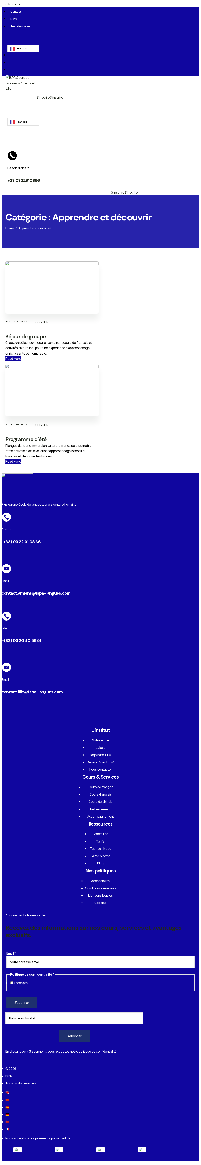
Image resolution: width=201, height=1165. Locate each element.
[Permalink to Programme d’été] (52, 367)
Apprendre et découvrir (17, 424)
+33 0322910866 (23, 180)
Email (11, 953)
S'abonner (21, 1002)
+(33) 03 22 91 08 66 (21, 542)
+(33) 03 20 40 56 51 (21, 640)
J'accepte (21, 983)
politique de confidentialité (98, 1051)
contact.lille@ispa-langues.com (32, 692)
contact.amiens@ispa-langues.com (36, 593)
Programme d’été (26, 439)
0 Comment (42, 425)
